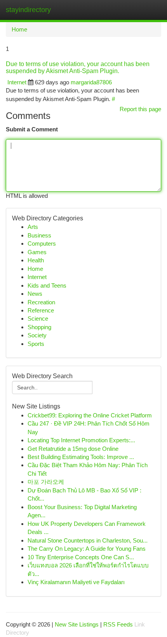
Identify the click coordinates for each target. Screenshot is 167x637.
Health (36, 260)
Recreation (41, 302)
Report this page (140, 109)
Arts (33, 226)
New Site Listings (77, 624)
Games (37, 252)
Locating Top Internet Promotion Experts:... (81, 440)
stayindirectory (28, 10)
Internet (16, 82)
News (35, 293)
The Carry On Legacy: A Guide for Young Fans (87, 548)
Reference (41, 310)
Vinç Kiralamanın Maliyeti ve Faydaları (76, 582)
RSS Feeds (118, 624)
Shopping (39, 327)
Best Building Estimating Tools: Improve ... (81, 457)
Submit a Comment (32, 129)
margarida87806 (91, 82)
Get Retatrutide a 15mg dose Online (73, 448)
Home (19, 29)
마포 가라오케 (46, 481)
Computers (42, 243)
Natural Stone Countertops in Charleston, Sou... (88, 540)
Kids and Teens (47, 285)
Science (38, 318)
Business (39, 235)
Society (37, 335)
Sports (36, 343)
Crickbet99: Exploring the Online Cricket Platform (90, 415)
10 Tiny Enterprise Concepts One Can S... (81, 557)
